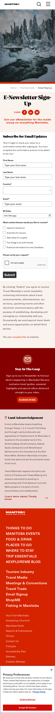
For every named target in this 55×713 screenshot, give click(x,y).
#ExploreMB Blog (23, 561)
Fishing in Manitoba (22, 605)
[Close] (51, 670)
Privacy (10, 636)
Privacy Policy (39, 691)
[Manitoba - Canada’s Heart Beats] (12, 4)
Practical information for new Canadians (25, 247)
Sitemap (10, 656)
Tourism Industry (20, 572)
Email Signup (17, 594)
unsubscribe (19, 337)
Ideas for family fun (16, 228)
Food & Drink (19, 539)
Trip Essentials (28, 88)
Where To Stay (20, 550)
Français (11, 646)
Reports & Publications (19, 630)
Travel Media (16, 577)
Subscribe (27, 399)
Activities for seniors (16, 233)
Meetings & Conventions (26, 583)
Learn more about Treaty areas (21, 497)
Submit (9, 275)
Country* (7, 184)
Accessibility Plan (16, 651)
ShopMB (13, 600)
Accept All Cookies (27, 707)
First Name (8, 160)
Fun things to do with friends (20, 242)
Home (14, 88)
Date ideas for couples (17, 237)
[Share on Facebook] (24, 112)
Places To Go (19, 545)
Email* (6, 199)
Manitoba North (15, 625)
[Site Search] (39, 4)
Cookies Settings (27, 699)
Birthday (7, 211)
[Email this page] (37, 112)
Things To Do (19, 528)
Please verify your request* (16, 255)
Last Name (8, 172)
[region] (27, 689)
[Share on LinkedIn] (30, 112)
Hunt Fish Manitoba (17, 615)
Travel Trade (16, 588)
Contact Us (12, 641)
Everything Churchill (18, 620)
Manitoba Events (23, 533)
